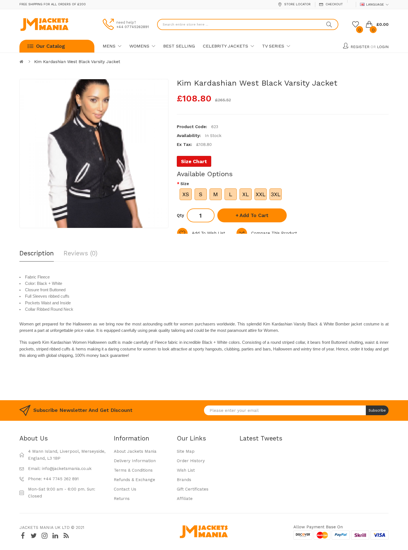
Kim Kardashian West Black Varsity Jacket (77, 61)
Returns (122, 498)
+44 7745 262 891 (61, 478)
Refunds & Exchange (134, 479)
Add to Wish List (208, 233)
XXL (261, 194)
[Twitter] (33, 535)
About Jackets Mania (135, 451)
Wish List (186, 470)
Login (383, 47)
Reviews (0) (80, 253)
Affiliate (185, 498)
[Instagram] (44, 535)
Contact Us (125, 489)
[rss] (66, 535)
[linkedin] (55, 535)
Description (36, 253)
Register (360, 47)
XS (185, 194)
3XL (276, 194)
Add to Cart (254, 215)
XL (245, 194)
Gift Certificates (192, 489)
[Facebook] (22, 535)
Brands (184, 479)
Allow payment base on (318, 526)
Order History (191, 460)
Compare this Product (274, 233)
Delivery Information (135, 460)
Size (184, 183)
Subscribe (377, 410)
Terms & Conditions (133, 470)
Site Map (186, 451)
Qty (180, 215)
